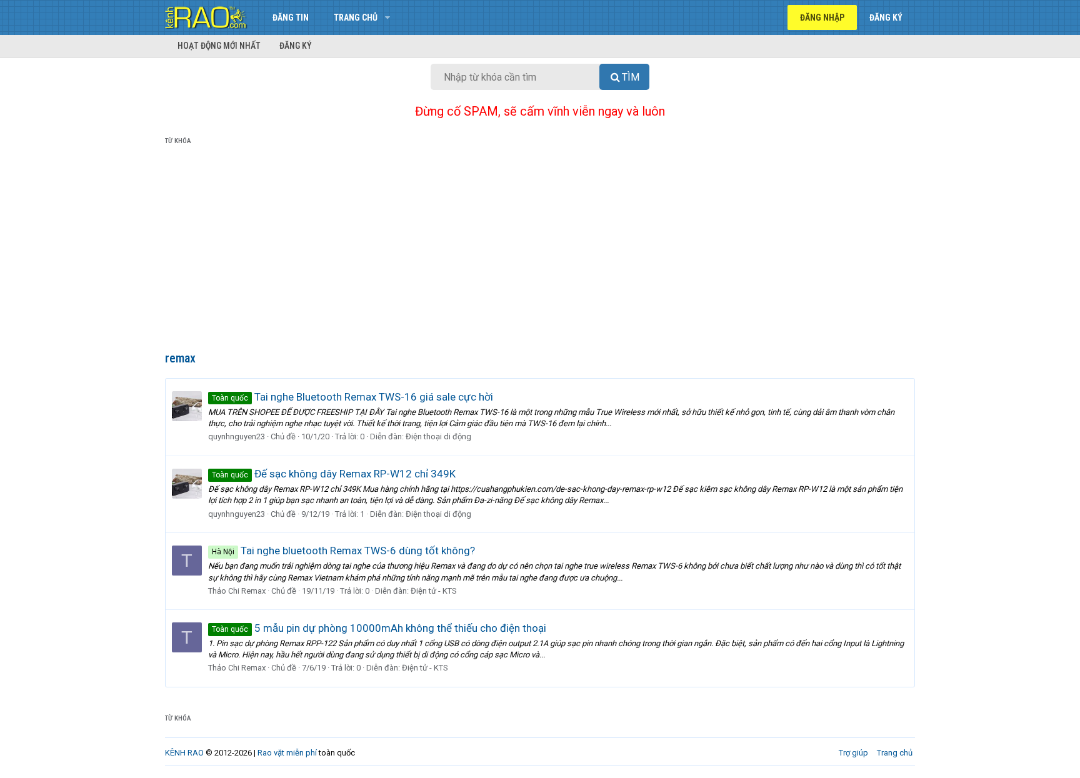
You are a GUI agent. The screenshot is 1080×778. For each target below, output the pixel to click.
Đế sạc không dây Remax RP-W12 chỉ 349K (334, 473)
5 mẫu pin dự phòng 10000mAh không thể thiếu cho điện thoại (379, 628)
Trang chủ (356, 17)
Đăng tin (290, 17)
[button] (387, 17)
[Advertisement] (540, 250)
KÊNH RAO (184, 752)
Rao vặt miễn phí (287, 752)
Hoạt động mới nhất (219, 46)
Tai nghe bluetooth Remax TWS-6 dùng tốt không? (343, 550)
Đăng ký (295, 46)
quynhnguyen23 (236, 436)
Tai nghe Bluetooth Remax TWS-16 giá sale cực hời (352, 397)
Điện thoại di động (438, 436)
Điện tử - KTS (434, 591)
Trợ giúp (853, 752)
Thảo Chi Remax (237, 591)
